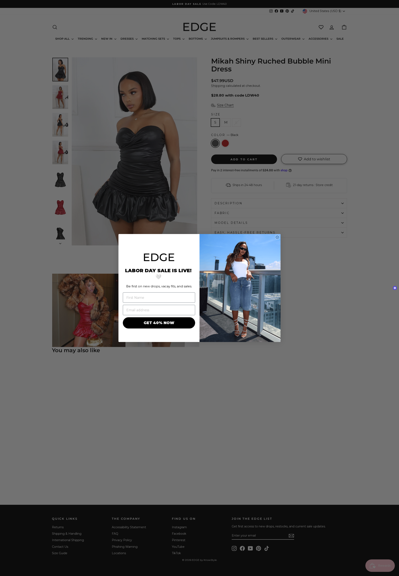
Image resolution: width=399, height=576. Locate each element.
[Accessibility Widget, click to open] (395, 288)
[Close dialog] (277, 237)
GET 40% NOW (159, 323)
